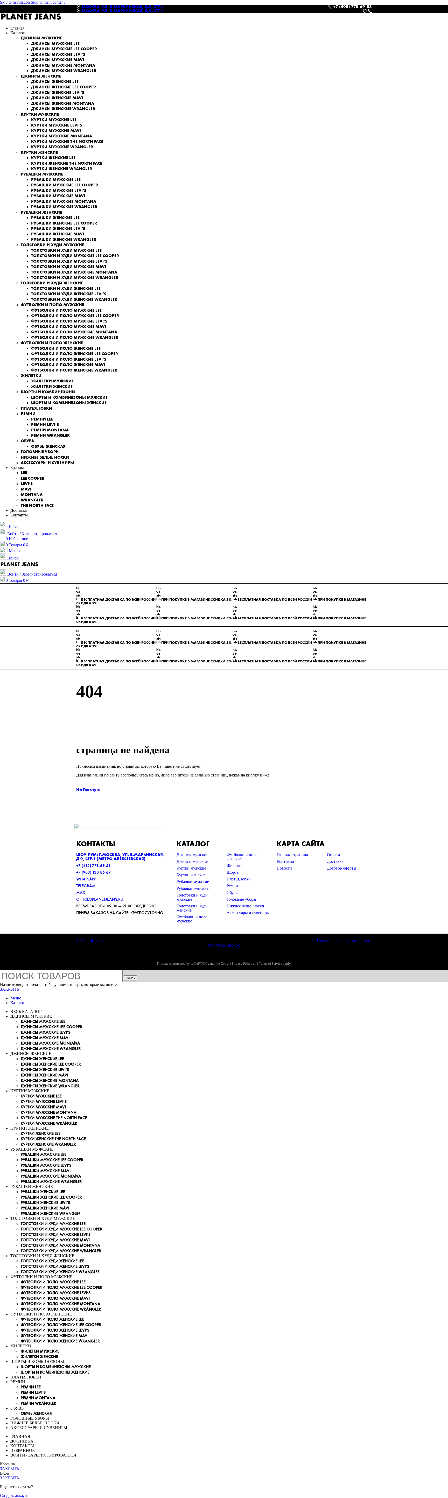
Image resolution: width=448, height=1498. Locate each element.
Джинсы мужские (41, 38)
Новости (284, 868)
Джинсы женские (41, 76)
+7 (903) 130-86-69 (93, 872)
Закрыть (9, 989)
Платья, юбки (36, 408)
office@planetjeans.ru (99, 899)
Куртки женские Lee (53, 157)
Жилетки (31, 375)
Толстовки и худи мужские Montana (74, 272)
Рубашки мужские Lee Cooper (64, 185)
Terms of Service (270, 963)
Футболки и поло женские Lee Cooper (74, 353)
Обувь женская (48, 446)
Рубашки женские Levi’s (58, 228)
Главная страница (292, 854)
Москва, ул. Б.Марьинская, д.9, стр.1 (123, 6)
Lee (24, 472)
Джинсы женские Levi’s (57, 92)
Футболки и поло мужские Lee (66, 310)
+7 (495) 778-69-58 (93, 865)
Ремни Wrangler (50, 435)
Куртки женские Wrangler (61, 168)
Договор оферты (341, 868)
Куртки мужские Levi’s (56, 125)
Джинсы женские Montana (62, 103)
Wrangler (32, 500)
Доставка (335, 861)
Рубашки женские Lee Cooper (64, 223)
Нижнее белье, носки (45, 457)
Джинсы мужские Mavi (57, 59)
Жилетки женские (52, 386)
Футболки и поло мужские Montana (74, 332)
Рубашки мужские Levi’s (58, 190)
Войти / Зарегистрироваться (43, 1455)
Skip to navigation (15, 2)
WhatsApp (86, 879)
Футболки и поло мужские (52, 304)
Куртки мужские (40, 114)
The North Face (37, 505)
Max (80, 892)
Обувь (27, 441)
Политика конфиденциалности (344, 941)
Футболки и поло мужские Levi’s (69, 321)
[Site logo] (31, 19)
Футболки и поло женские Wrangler (74, 370)
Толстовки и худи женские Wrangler (74, 299)
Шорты (233, 872)
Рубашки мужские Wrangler (64, 206)
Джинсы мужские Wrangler (63, 70)
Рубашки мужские (42, 174)
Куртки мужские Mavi (56, 130)
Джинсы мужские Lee (55, 43)
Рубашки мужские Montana (63, 201)
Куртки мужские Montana (61, 136)
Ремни (28, 413)
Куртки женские (39, 152)
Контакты (285, 861)
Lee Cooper (32, 478)
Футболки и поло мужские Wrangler (74, 337)
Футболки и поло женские (52, 343)
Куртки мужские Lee (53, 119)
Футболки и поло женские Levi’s (68, 359)
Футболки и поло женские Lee (66, 348)
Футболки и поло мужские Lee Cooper (75, 315)
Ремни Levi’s (45, 424)
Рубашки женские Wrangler (63, 239)
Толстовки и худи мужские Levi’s (69, 261)
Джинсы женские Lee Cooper (63, 87)
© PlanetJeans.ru (90, 941)
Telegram (86, 885)
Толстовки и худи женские (52, 283)
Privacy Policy (242, 963)
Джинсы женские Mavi (57, 98)
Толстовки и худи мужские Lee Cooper (75, 255)
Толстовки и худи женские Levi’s (68, 294)
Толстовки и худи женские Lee (66, 288)
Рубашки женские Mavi (57, 234)
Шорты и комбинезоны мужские (69, 397)
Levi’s (27, 483)
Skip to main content (48, 2)
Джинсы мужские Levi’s (58, 54)
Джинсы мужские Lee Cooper (64, 49)
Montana (32, 494)
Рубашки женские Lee (55, 217)
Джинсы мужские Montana (63, 65)
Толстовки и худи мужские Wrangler (74, 277)
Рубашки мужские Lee (56, 179)
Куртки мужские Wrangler (62, 147)
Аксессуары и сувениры (47, 462)
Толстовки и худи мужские (52, 245)
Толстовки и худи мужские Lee (66, 250)
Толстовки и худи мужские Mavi (68, 266)
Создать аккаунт (14, 1495)
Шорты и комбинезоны (48, 392)
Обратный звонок (224, 945)
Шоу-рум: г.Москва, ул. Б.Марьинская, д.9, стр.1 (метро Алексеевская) (120, 857)
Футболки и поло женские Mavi (68, 364)
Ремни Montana (50, 430)
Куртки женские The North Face (66, 163)
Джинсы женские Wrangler (63, 108)
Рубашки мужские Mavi (58, 196)
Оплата (333, 854)
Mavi (26, 489)
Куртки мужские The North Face (67, 141)
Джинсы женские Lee (55, 81)
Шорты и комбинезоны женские (69, 402)
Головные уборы (40, 451)
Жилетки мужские (52, 381)
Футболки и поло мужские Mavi (68, 326)
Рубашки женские (41, 212)
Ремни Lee (42, 419)
